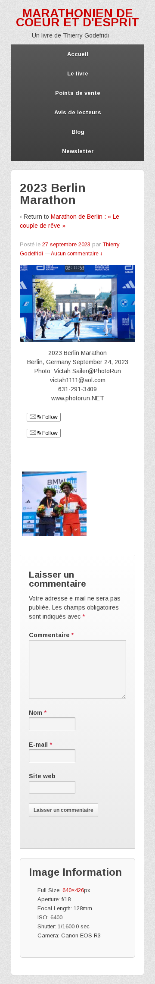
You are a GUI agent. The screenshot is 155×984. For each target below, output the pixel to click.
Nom (35, 712)
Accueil (77, 54)
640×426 (73, 890)
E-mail (38, 744)
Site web (42, 776)
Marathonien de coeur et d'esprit (77, 17)
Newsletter (78, 151)
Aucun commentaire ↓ (76, 254)
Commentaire (51, 635)
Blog (77, 132)
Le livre (77, 73)
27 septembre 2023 (66, 244)
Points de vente (77, 93)
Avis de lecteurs (77, 112)
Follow (49, 417)
